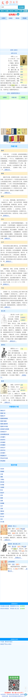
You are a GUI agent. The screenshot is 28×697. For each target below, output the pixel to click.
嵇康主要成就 (4, 424)
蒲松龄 (2, 511)
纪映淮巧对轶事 (4, 429)
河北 (13, 85)
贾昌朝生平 (3, 455)
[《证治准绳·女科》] (16, 141)
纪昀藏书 (2, 437)
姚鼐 (1, 498)
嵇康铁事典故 (4, 418)
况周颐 (2, 487)
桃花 (15, 549)
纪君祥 (3, 18)
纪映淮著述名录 (4, 434)
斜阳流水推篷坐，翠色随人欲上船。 (12, 608)
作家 (25, 11)
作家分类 (14, 97)
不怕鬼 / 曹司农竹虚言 (6, 641)
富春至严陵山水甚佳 (5, 644)
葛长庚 (14, 546)
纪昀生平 (2, 447)
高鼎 (1, 500)
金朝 (23, 529)
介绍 (21, 349)
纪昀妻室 (2, 442)
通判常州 (22, 390)
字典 (16, 11)
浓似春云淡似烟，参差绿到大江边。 (12, 606)
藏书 (21, 66)
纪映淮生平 (3, 431)
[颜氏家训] (8, 134)
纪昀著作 (2, 453)
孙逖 (13, 564)
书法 (21, 80)
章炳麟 (2, 503)
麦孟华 (2, 492)
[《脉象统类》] (11, 141)
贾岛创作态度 (4, 458)
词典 (20, 11)
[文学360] (14, 3)
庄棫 (1, 474)
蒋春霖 (2, 471)
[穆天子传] (24, 134)
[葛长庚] (4, 552)
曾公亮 (3, 311)
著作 (21, 82)
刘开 (1, 506)
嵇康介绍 (2, 413)
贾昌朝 (24, 18)
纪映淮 (10, 18)
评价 (21, 69)
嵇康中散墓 (3, 421)
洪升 (1, 519)
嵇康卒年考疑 (4, 426)
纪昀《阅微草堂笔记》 (14, 93)
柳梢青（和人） (12, 526)
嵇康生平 (2, 416)
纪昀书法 (2, 450)
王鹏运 (2, 479)
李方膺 (2, 522)
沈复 (1, 508)
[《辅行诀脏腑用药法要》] (14, 142)
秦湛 (2, 381)
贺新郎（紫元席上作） (14, 544)
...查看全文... (7, 169)
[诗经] (19, 134)
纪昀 (1, 495)
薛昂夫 (3, 345)
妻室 (21, 72)
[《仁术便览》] (6, 141)
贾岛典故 (2, 461)
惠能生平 (2, 410)
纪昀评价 (2, 439)
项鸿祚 (2, 469)
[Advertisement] (14, 34)
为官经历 (22, 317)
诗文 (2, 11)
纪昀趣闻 (2, 445)
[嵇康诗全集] (14, 134)
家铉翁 (17, 18)
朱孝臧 (2, 484)
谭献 (1, 477)
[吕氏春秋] (3, 134)
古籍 (6, 11)
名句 (11, 11)
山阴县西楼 (11, 561)
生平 (21, 77)
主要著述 (22, 320)
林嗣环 (2, 514)
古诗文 (14, 50)
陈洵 (1, 490)
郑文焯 (2, 482)
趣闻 (21, 74)
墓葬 (21, 385)
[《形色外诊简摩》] (22, 141)
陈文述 (2, 516)
